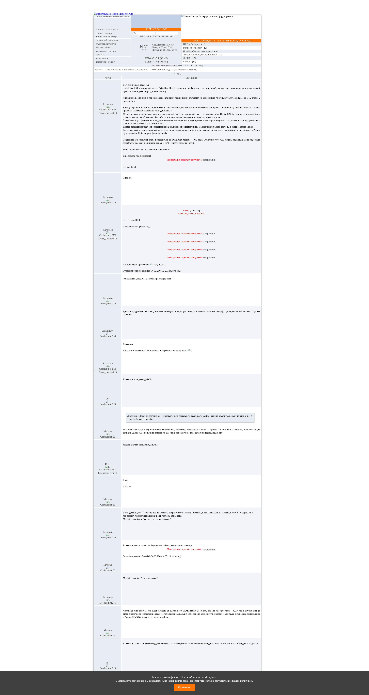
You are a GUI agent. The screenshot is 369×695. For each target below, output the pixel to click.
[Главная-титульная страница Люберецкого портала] (112, 23)
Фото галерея (102, 58)
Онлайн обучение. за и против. (198, 51)
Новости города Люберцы (107, 29)
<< (175, 74)
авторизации (209, 160)
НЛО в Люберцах (192, 44)
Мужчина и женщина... (136, 69)
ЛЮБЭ (187, 58)
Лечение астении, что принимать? (200, 54)
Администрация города (106, 36)
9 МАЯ (187, 61)
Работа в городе (103, 47)
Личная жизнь (114, 69)
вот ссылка (128, 220)
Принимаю (184, 687)
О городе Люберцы (104, 33)
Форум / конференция (105, 62)
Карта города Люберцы (106, 51)
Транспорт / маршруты (106, 44)
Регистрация (145, 36)
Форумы (99, 69)
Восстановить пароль (163, 36)
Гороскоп (100, 54)
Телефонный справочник (107, 40)
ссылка (126, 167)
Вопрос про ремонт (193, 48)
